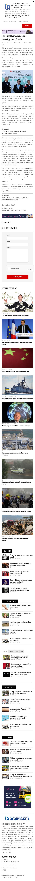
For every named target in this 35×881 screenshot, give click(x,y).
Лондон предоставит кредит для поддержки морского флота (17, 398)
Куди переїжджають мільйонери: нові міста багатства (15, 315)
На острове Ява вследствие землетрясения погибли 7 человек (15, 539)
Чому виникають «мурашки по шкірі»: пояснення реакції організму (21, 709)
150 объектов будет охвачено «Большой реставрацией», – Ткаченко (14, 132)
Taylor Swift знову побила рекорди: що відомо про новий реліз (21, 581)
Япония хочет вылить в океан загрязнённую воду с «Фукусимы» (15, 454)
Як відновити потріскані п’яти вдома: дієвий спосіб (20, 606)
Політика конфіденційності (11, 861)
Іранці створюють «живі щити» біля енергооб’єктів (20, 623)
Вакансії (5, 859)
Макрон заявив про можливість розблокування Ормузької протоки (17, 343)
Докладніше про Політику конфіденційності (16, 21)
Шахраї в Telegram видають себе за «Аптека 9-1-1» (20, 700)
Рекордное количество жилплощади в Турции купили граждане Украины (15, 198)
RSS (4, 870)
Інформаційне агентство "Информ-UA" (13, 875)
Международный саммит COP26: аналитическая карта (16, 426)
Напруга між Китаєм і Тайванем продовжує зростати (15, 371)
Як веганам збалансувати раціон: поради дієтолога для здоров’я (19, 767)
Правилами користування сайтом (21, 9)
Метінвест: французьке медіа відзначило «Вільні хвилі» (18, 717)
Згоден (27, 25)
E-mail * (9, 241)
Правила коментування (10, 868)
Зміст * (9, 247)
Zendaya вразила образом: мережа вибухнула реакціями (19, 573)
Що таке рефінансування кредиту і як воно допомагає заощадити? (21, 742)
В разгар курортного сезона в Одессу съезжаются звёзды (21, 665)
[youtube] (9, 852)
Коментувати (17, 276)
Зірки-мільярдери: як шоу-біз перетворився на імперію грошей (19, 589)
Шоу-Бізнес (7, 551)
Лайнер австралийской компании (12, 48)
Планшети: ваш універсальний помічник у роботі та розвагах (19, 657)
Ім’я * (8, 235)
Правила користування (10, 864)
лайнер (9, 98)
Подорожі (11, 651)
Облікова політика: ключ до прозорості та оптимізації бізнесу (21, 759)
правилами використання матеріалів (16, 11)
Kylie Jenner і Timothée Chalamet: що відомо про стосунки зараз (20, 564)
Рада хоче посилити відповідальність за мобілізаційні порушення (21, 692)
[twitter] (3, 852)
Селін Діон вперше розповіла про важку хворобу (21, 556)
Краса (17, 651)
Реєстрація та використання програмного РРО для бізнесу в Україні (21, 776)
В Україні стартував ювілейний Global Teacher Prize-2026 (21, 615)
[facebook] (6, 852)
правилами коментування (12, 13)
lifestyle (5, 651)
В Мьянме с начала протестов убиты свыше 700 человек (16, 511)
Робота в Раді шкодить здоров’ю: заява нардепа (21, 631)
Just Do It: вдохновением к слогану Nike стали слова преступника (21, 673)
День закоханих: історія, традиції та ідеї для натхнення (20, 751)
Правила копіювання (9, 866)
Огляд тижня (7, 737)
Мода (21, 651)
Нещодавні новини (9, 601)
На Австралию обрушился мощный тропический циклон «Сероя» (16, 483)
